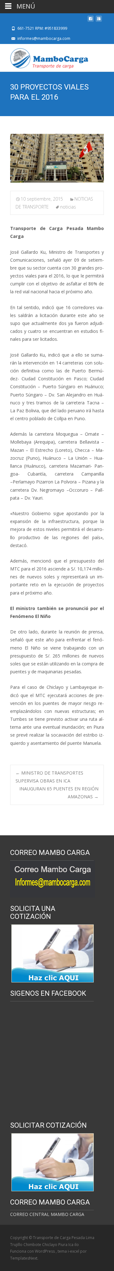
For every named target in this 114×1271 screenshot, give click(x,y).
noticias (68, 207)
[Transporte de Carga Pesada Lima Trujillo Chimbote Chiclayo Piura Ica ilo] (44, 56)
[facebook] (90, 20)
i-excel (74, 1251)
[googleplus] (99, 20)
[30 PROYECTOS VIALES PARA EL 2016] (57, 158)
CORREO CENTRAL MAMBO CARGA (47, 1214)
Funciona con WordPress (33, 1251)
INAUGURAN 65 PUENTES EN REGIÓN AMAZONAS (58, 793)
